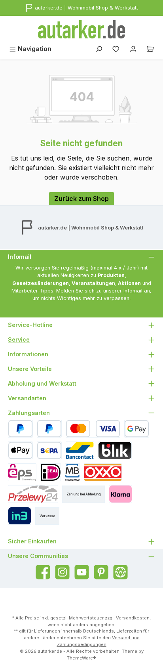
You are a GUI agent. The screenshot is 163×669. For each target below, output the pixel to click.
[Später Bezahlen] (49, 429)
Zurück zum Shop (81, 199)
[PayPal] (20, 429)
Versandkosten (133, 618)
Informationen (28, 354)
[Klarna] (120, 494)
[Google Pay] (136, 429)
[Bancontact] (80, 450)
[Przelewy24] (33, 494)
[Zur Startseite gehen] (81, 29)
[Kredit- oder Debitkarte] (93, 429)
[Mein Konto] (133, 48)
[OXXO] (103, 472)
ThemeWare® (81, 658)
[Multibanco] (72, 472)
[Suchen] (99, 48)
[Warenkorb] (150, 48)
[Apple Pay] (20, 450)
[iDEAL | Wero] (50, 472)
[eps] (22, 472)
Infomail (132, 291)
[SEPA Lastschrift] (49, 450)
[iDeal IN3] (19, 516)
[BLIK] (115, 450)
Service (19, 339)
